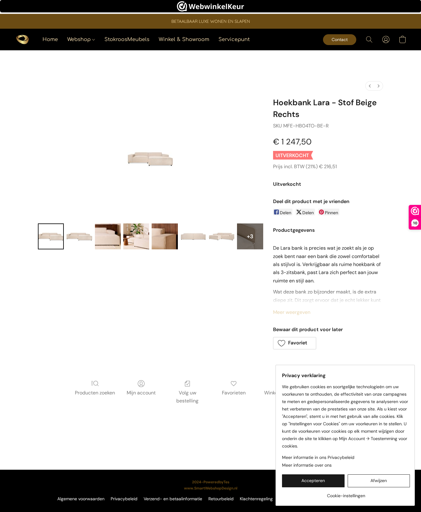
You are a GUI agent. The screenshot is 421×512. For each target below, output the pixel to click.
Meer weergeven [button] (291, 312)
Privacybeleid (124, 499)
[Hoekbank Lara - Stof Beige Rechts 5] (193, 236)
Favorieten (234, 392)
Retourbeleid (221, 499)
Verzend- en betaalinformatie (173, 499)
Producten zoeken (95, 392)
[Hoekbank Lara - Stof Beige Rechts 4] (165, 236)
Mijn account (141, 392)
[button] (22, 39)
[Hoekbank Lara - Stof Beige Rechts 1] (79, 236)
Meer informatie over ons (307, 465)
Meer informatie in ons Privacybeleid (318, 457)
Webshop (79, 39)
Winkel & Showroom (184, 39)
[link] (346, 493)
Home (50, 39)
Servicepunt (234, 39)
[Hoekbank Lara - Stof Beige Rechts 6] (222, 236)
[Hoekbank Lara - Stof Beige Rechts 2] (108, 236)
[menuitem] (370, 85)
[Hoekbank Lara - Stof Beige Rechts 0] (51, 236)
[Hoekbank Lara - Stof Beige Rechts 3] (136, 236)
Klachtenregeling (256, 499)
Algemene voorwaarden (80, 499)
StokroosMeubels (126, 39)
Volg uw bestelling (187, 396)
